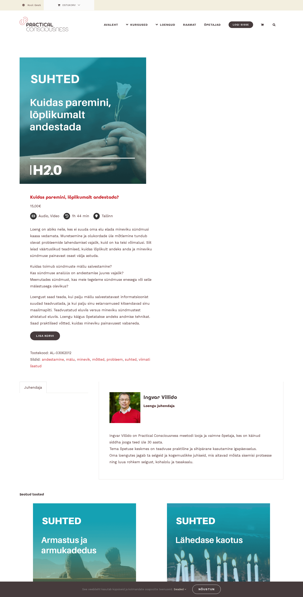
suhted (131, 359)
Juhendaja (33, 387)
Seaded (179, 589)
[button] (274, 24)
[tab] (33, 387)
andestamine (53, 359)
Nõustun (206, 589)
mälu (70, 359)
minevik (83, 359)
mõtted (98, 359)
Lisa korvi (45, 335)
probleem (115, 359)
